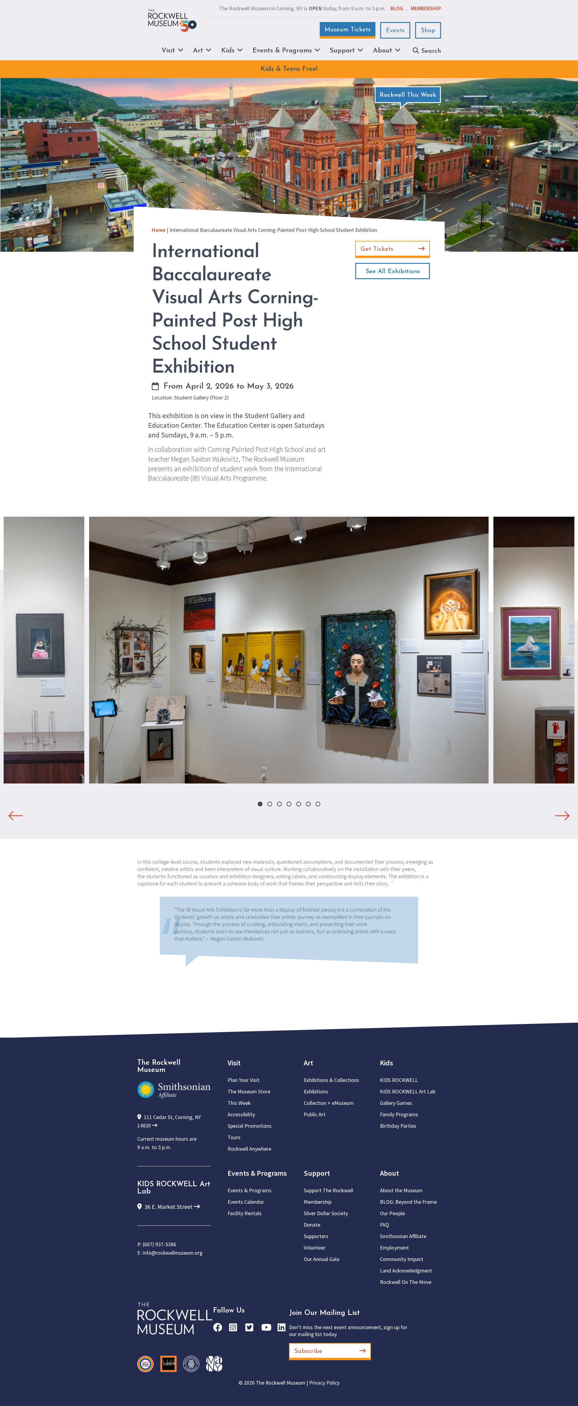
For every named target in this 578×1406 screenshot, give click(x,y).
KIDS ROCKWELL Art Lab (407, 1091)
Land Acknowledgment (406, 1270)
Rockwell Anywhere (249, 1148)
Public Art (314, 1114)
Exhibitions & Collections (331, 1080)
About (389, 1173)
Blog (396, 8)
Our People (392, 1213)
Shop (428, 30)
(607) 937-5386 (159, 1244)
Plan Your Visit (243, 1080)
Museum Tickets (348, 30)
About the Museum (401, 1190)
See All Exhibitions (392, 271)
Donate (312, 1224)
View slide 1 (260, 804)
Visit (234, 1062)
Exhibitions (316, 1091)
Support (317, 1173)
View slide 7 (317, 804)
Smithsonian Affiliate (403, 1236)
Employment (394, 1247)
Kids (386, 1062)
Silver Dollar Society (326, 1213)
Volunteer (314, 1247)
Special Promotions (250, 1125)
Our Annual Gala (321, 1259)
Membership (426, 8)
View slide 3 (279, 804)
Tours (234, 1137)
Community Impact (401, 1259)
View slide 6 (308, 804)
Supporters (316, 1236)
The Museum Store (249, 1091)
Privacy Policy (324, 1382)
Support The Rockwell (328, 1190)
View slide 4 (289, 804)
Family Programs (399, 1114)
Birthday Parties (398, 1125)
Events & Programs (257, 1173)
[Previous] (16, 813)
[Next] (562, 813)
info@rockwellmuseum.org (173, 1253)
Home (159, 229)
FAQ (384, 1224)
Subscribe (308, 1351)
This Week (239, 1102)
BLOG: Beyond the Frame (408, 1201)
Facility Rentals (245, 1213)
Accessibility (241, 1114)
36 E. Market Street (168, 1206)
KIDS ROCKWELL (399, 1080)
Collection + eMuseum (329, 1102)
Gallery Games (396, 1102)
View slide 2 (269, 804)
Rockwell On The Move (405, 1281)
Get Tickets (377, 249)
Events (395, 30)
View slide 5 (298, 804)
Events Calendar (246, 1201)
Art (308, 1062)
